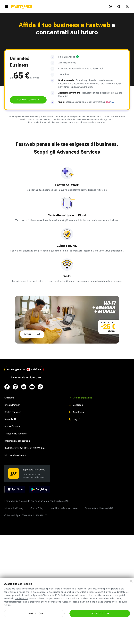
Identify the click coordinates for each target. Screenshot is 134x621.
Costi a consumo (12, 412)
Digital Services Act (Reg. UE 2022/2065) (24, 448)
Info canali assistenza (15, 455)
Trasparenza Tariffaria (15, 433)
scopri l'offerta (28, 99)
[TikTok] (40, 386)
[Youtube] (32, 386)
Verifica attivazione (82, 397)
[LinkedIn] (23, 386)
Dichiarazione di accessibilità (98, 508)
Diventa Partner (12, 405)
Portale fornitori (12, 426)
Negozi (76, 419)
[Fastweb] (22, 6)
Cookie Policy (36, 508)
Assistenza (78, 412)
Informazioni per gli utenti (17, 441)
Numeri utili (10, 419)
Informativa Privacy (13, 508)
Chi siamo (9, 397)
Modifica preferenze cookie (63, 508)
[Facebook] (7, 386)
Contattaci (78, 405)
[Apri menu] (6, 6)
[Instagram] (15, 386)
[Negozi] (110, 6)
